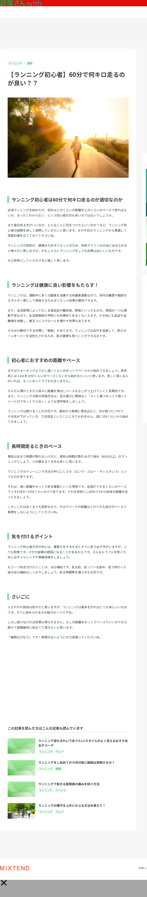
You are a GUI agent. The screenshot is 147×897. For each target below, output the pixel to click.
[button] (4, 883)
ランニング (15, 63)
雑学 (30, 63)
